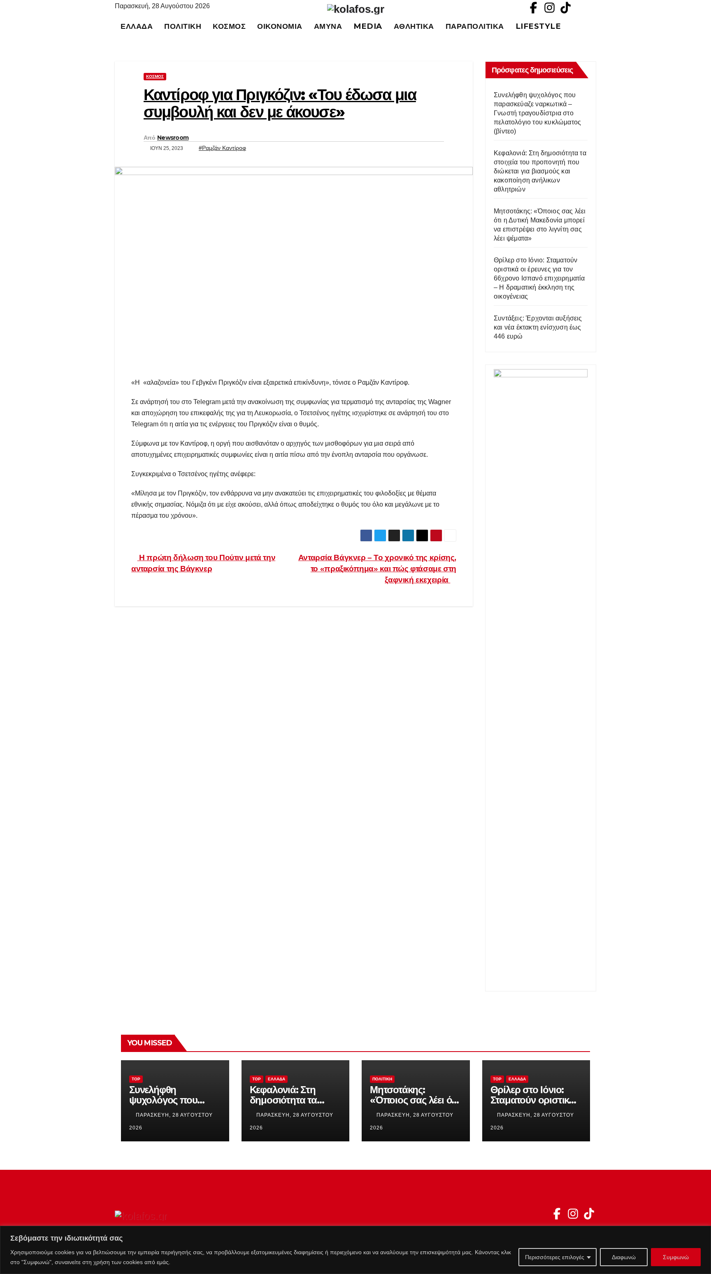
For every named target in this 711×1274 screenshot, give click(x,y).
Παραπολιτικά (475, 26)
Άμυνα (328, 26)
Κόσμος (229, 26)
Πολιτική (182, 26)
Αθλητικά (414, 26)
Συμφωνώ (676, 1257)
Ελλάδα (137, 26)
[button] (593, 26)
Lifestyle (538, 26)
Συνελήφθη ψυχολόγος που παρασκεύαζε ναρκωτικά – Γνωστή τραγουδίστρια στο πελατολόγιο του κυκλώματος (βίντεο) (537, 113)
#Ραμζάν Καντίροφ (222, 148)
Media (367, 26)
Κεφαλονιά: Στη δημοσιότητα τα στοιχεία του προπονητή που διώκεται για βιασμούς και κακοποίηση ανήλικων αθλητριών (540, 171)
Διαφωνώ (624, 1257)
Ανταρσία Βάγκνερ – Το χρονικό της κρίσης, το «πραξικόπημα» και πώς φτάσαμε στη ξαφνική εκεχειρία (377, 568)
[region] (355, 1250)
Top (136, 1079)
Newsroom (172, 137)
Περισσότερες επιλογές (554, 1257)
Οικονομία (279, 26)
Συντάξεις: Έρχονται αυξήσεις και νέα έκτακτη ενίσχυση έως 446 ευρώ (538, 327)
